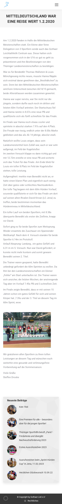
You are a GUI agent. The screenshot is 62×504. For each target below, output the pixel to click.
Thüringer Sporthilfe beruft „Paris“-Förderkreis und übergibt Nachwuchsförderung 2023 (36, 436)
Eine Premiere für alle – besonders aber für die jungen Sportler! (35, 421)
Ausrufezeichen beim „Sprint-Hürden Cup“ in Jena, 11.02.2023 (37, 462)
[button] (5, 498)
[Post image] (12, 409)
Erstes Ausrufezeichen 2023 (33, 447)
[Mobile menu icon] (56, 5)
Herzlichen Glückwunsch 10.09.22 (36, 472)
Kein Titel (23, 407)
